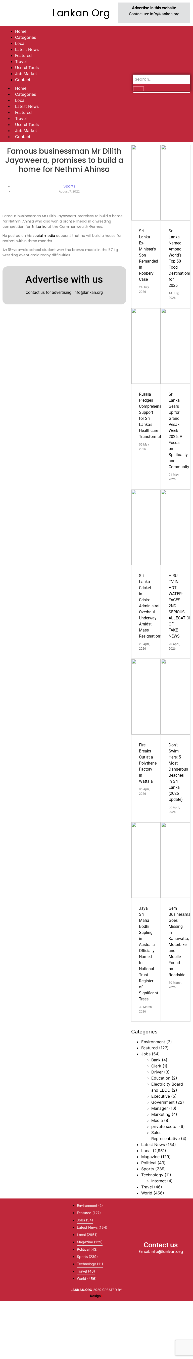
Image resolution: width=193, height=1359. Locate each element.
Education (160, 1078)
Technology (152, 1174)
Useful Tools (27, 124)
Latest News (27, 106)
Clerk (156, 1065)
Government (163, 1102)
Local (20, 100)
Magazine (150, 1156)
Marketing (160, 1114)
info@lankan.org (164, 14)
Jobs (146, 1053)
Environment (153, 1041)
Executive (160, 1096)
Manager (159, 1108)
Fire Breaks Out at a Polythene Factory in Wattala (148, 763)
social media (44, 235)
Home (20, 88)
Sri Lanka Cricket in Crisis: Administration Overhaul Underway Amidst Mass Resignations (152, 606)
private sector (164, 1126)
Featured (23, 112)
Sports (147, 1168)
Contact (22, 136)
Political (148, 1162)
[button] (32, 1250)
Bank (156, 1059)
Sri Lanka (38, 226)
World (146, 1192)
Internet (158, 1180)
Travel (21, 118)
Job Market (26, 130)
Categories (25, 94)
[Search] (138, 88)
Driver (157, 1071)
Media (157, 1120)
